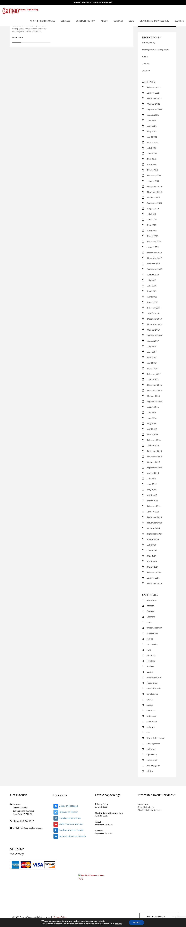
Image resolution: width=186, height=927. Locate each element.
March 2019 (152, 236)
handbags (151, 655)
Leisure (150, 672)
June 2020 (152, 153)
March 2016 (152, 434)
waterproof (152, 760)
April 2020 (152, 164)
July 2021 (151, 120)
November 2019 (154, 192)
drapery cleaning (154, 627)
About (104, 21)
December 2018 (154, 252)
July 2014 (151, 544)
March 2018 (152, 302)
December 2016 (154, 385)
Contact (118, 21)
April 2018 (152, 296)
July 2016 (151, 412)
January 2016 (153, 445)
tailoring (150, 727)
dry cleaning (152, 633)
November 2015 (154, 456)
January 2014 (153, 578)
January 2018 (153, 313)
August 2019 (153, 208)
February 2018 (154, 307)
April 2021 (152, 137)
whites (150, 771)
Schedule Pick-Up (85, 21)
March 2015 (152, 500)
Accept (136, 922)
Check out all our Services (149, 810)
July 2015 (151, 478)
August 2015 (153, 473)
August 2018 (153, 274)
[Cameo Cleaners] (20, 10)
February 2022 (154, 87)
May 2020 (151, 159)
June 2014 (152, 550)
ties (148, 732)
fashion (150, 638)
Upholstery (152, 754)
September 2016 (154, 401)
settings (118, 924)
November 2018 (154, 258)
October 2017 (153, 330)
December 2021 (154, 98)
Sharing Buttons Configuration (156, 49)
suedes (150, 705)
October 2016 (153, 396)
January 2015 (153, 511)
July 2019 (151, 214)
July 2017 (151, 346)
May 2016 (151, 423)
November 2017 (154, 324)
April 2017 (152, 363)
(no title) (146, 70)
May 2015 (151, 489)
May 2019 (151, 225)
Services (65, 21)
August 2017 (153, 341)
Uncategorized (153, 743)
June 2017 (152, 352)
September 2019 (154, 203)
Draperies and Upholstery (154, 21)
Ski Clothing (152, 694)
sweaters (151, 710)
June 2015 (152, 484)
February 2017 (154, 374)
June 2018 (152, 285)
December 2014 (154, 517)
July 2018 (151, 280)
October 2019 (153, 197)
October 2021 (153, 104)
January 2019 (153, 247)
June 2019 (152, 219)
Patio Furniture (154, 677)
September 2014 (154, 533)
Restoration (152, 683)
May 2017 (151, 357)
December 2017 (154, 319)
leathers (150, 666)
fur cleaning (152, 644)
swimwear (151, 716)
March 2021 (152, 142)
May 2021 (151, 131)
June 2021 (152, 126)
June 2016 (152, 418)
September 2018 (154, 269)
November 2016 (154, 390)
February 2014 (154, 572)
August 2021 (153, 115)
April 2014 (152, 561)
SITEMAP (17, 849)
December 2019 (154, 186)
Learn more (17, 37)
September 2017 (154, 335)
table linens (152, 721)
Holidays (151, 661)
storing (150, 699)
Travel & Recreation (155, 738)
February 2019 (154, 241)
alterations (152, 600)
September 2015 (154, 467)
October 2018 (153, 263)
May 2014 (151, 556)
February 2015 (154, 506)
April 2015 (152, 495)
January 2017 (153, 379)
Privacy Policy (148, 42)
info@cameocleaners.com (31, 828)
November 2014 (154, 522)
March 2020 (152, 170)
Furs (149, 650)
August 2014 (153, 539)
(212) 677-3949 (27, 821)
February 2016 (154, 440)
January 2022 (153, 93)
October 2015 (153, 462)
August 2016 (153, 407)
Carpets (179, 21)
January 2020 (153, 181)
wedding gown (153, 765)
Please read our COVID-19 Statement (93, 2)
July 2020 (151, 148)
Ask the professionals (42, 21)
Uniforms (151, 749)
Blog (131, 21)
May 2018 (151, 291)
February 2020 (154, 175)
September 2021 (154, 109)
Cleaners (151, 616)
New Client (143, 804)
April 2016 (152, 429)
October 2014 (153, 528)
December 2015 (154, 451)
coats (149, 622)
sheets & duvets (154, 688)
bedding (150, 605)
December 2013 (154, 583)
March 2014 (152, 567)
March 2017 (152, 368)
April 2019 (152, 230)
